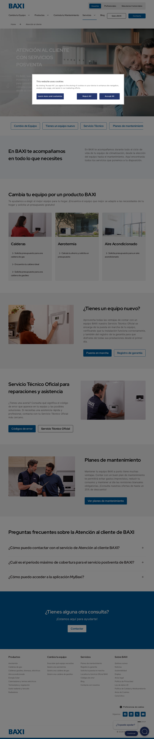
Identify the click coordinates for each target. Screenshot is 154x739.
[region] (78, 89)
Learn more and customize (50, 96)
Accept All (109, 96)
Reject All (87, 96)
